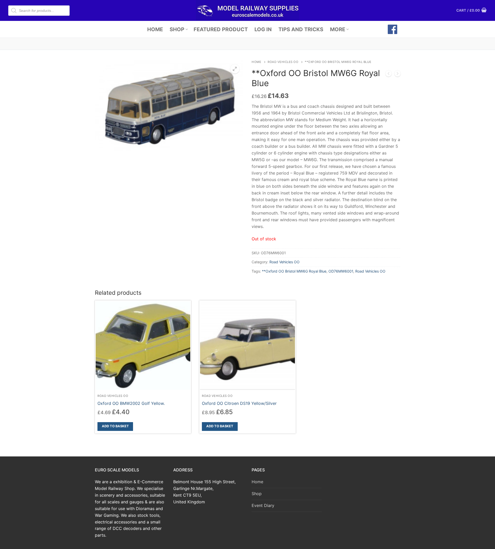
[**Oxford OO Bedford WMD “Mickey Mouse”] (397, 74)
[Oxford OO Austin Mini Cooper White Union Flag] (388, 74)
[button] (235, 68)
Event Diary (263, 505)
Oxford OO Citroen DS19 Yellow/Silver (239, 403)
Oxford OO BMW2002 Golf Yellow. (131, 403)
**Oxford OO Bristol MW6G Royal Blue (294, 271)
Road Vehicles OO (283, 62)
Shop (257, 493)
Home (256, 62)
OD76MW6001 (340, 271)
